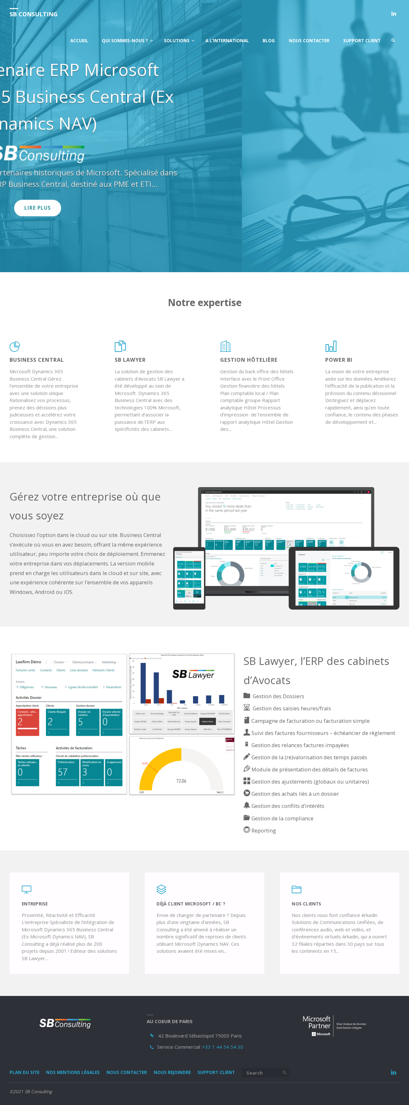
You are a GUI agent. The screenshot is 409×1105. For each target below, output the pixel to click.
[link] (393, 40)
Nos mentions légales (73, 1073)
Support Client (216, 1073)
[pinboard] (152, 1036)
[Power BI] (330, 350)
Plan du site (24, 1073)
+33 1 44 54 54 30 (222, 1047)
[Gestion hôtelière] (225, 350)
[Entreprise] (26, 892)
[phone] (152, 1047)
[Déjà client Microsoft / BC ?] (161, 892)
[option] (204, 136)
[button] (192, 264)
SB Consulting (34, 14)
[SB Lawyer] (120, 350)
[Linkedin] (393, 13)
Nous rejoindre (172, 1073)
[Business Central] (15, 350)
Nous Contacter (126, 1073)
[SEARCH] (285, 1073)
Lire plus (204, 176)
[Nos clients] (296, 892)
